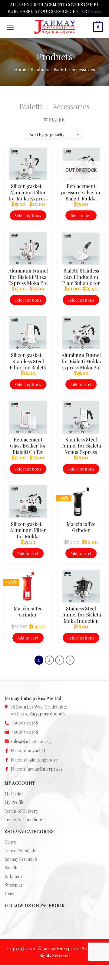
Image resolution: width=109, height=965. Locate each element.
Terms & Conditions (24, 819)
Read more (81, 215)
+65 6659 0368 (24, 732)
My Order (14, 794)
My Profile (14, 802)
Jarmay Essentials (21, 859)
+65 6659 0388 (24, 723)
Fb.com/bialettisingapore (34, 760)
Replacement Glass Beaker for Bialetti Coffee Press (28, 446)
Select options (28, 215)
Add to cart (80, 384)
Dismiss (95, 11)
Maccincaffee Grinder (81, 527)
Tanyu (10, 842)
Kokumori (14, 876)
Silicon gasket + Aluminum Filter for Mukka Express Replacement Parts (28, 530)
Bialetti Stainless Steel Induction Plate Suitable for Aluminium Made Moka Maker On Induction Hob (81, 277)
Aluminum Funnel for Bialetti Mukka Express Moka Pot (81, 361)
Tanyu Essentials (20, 851)
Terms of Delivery (21, 811)
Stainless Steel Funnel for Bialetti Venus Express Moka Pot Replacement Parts (81, 446)
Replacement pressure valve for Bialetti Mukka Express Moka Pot (81, 192)
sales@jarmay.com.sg (31, 741)
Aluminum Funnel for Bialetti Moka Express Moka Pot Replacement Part (28, 277)
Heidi (9, 894)
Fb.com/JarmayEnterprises (36, 769)
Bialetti (30, 106)
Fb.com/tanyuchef (28, 750)
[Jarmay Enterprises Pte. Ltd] (54, 27)
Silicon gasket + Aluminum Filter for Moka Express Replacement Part (28, 192)
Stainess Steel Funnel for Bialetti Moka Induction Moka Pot (81, 615)
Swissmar (14, 885)
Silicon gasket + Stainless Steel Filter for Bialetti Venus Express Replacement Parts (28, 361)
